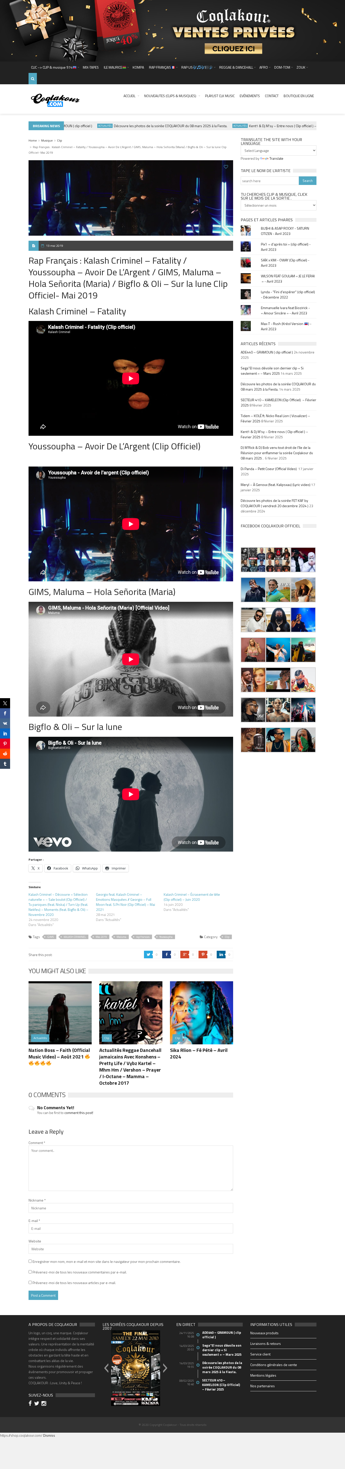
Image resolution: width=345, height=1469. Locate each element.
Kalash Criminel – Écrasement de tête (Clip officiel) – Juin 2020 (192, 897)
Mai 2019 (101, 937)
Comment (37, 1142)
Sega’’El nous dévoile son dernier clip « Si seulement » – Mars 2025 (272, 370)
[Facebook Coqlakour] (31, 1404)
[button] (253, 559)
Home (33, 140)
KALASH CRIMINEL (75, 937)
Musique (47, 140)
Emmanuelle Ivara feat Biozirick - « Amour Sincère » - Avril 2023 (285, 310)
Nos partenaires (262, 1386)
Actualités (84, 126)
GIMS (50, 937)
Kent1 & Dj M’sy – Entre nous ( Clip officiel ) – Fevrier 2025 (272, 125)
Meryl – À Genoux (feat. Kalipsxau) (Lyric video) (275, 484)
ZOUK (301, 67)
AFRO (263, 67)
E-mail (34, 1220)
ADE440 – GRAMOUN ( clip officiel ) (267, 352)
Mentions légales (263, 1375)
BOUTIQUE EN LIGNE (299, 95)
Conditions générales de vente (273, 1364)
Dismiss (49, 1435)
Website (35, 1241)
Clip (59, 140)
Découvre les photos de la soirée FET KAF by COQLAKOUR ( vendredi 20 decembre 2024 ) (274, 503)
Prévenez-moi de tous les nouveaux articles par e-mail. (74, 1282)
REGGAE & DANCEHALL (236, 67)
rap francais (143, 937)
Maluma (121, 937)
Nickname (37, 1200)
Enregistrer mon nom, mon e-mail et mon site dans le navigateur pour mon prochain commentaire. (107, 1261)
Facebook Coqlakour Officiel (270, 526)
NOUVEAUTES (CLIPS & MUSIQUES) (170, 95)
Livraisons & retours (265, 1343)
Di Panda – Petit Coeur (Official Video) (269, 468)
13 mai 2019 (54, 245)
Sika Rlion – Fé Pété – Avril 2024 (199, 1053)
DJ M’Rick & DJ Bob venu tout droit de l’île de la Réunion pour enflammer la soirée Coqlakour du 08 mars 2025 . (277, 453)
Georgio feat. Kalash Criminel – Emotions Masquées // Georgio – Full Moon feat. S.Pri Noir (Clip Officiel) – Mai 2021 (125, 902)
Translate (276, 158)
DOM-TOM (282, 67)
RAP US (187, 67)
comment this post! (78, 1112)
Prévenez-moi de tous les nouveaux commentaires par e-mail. (80, 1272)
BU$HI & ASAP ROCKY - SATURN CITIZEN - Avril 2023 (285, 231)
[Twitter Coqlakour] (37, 1404)
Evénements (250, 95)
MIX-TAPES (91, 67)
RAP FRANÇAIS (160, 67)
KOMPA (138, 67)
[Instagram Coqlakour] (44, 1404)
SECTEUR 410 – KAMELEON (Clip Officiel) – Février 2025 (221, 1385)
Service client (260, 1354)
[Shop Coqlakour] (172, 30)
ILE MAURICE (113, 67)
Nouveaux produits (264, 1333)
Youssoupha (166, 937)
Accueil (129, 95)
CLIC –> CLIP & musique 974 (51, 67)
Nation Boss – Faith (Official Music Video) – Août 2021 (59, 1053)
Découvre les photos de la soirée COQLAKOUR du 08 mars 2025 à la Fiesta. (150, 125)
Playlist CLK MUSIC (220, 95)
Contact (272, 95)
